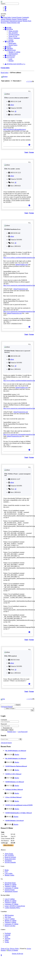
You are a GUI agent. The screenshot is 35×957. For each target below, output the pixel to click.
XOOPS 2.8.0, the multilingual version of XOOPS (19, 805)
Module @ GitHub (14, 52)
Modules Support (11, 19)
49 (15, 111)
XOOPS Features (14, 34)
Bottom (5, 76)
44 (30, 344)
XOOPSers (8, 860)
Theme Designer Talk (13, 22)
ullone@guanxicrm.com (14, 313)
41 (30, 91)
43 (30, 223)
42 (30, 162)
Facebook (8, 933)
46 (30, 649)
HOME (8, 27)
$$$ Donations (9, 915)
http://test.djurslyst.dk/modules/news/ (14, 129)
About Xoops (9, 853)
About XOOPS (13, 31)
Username (4, 720)
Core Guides (8, 873)
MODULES (11, 50)
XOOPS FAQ (10, 55)
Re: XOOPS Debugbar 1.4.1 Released (15, 750)
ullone (12, 105)
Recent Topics (13, 45)
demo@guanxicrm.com (21, 289)
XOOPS (9, 29)
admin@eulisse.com (21, 264)
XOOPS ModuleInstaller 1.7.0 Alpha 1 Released (18, 813)
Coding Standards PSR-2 (12, 907)
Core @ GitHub (10, 899)
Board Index (12, 43)
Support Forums (10, 889)
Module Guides (9, 875)
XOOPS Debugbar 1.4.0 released (14, 820)
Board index (4, 72)
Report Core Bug (10, 926)
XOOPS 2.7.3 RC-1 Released (13, 774)
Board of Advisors (10, 857)
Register (11, 60)
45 (30, 467)
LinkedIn (7, 935)
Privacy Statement (14, 38)
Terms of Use (5, 948)
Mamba (16, 754)
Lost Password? (23, 731)
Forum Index (7, 17)
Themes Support (22, 19)
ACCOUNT (11, 57)
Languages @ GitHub (11, 888)
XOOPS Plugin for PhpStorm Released (16, 766)
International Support (15, 21)
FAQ (6, 871)
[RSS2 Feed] (12, 950)
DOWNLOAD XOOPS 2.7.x (15, 64)
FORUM (10, 41)
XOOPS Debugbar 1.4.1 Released (14, 781)
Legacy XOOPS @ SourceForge (15, 906)
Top (3, 699)
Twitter (7, 942)
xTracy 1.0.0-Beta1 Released (13, 797)
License (11, 40)
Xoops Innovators (10, 859)
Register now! (11, 731)
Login (10, 59)
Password (4, 724)
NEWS (8, 47)
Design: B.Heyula (17, 953)
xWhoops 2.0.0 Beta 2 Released (14, 789)
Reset (11, 730)
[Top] (29, 145)
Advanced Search (6, 706)
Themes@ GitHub (10, 886)
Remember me (7, 728)
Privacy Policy (14, 948)
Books (7, 870)
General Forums (16, 17)
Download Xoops (10, 883)
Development (5, 21)
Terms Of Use (13, 36)
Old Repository (13, 54)
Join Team (8, 917)
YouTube (7, 938)
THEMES (9, 48)
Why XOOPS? (13, 33)
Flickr (6, 937)
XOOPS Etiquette (10, 862)
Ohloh (7, 940)
